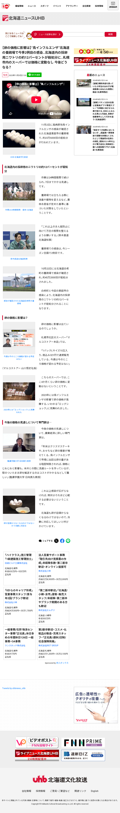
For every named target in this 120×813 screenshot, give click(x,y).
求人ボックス (62, 663)
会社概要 (86, 6)
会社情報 (26, 791)
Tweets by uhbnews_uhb (13, 688)
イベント (57, 6)
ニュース (32, 6)
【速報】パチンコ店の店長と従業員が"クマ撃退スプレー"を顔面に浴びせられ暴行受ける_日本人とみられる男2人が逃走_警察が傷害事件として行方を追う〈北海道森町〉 (104, 111)
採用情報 (99, 6)
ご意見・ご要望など (60, 791)
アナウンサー (72, 6)
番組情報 (19, 6)
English (94, 791)
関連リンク (80, 791)
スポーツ (44, 6)
